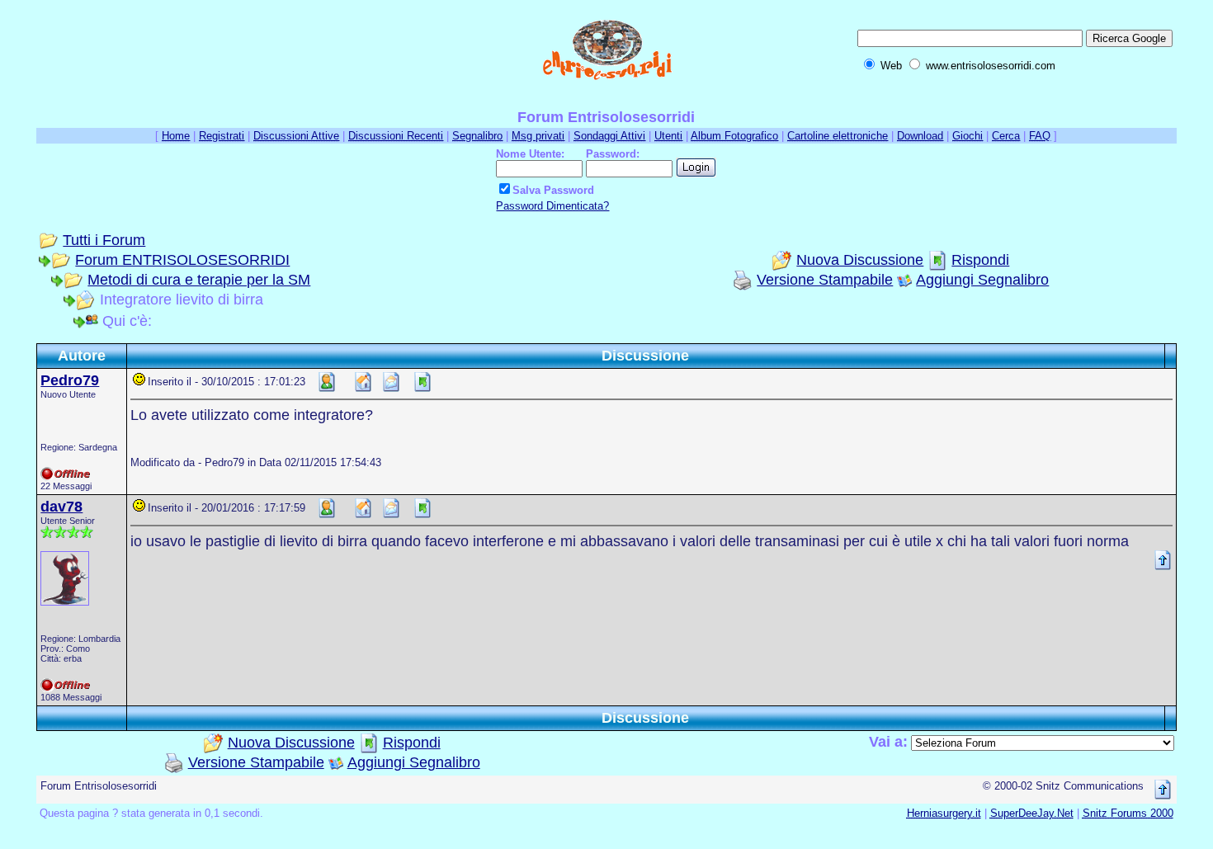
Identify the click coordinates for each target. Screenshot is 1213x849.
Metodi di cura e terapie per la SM (198, 279)
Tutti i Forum (104, 240)
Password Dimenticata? (552, 206)
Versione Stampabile (825, 279)
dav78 (61, 506)
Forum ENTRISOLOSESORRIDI (182, 260)
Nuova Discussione (859, 260)
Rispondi (980, 260)
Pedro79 (69, 380)
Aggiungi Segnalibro (982, 279)
